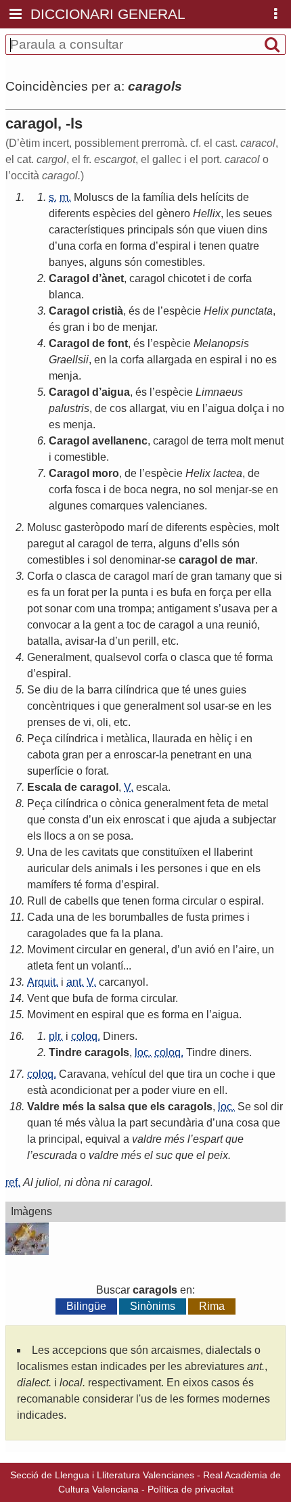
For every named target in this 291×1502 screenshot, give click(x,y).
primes (228, 917)
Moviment (50, 949)
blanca (65, 294)
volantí (107, 966)
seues (257, 213)
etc (169, 641)
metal (255, 803)
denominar (135, 560)
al (70, 543)
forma (133, 246)
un (59, 592)
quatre (244, 246)
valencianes (175, 505)
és (134, 311)
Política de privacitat (190, 1489)
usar (214, 706)
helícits (217, 197)
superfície (50, 771)
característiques (87, 229)
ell (219, 1090)
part (138, 1123)
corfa (90, 246)
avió (205, 949)
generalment (154, 706)
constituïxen (171, 852)
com (84, 608)
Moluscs (94, 197)
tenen (212, 246)
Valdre (43, 1106)
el (206, 852)
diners (234, 1052)
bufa (181, 592)
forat (78, 592)
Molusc (44, 527)
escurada (54, 1155)
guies (233, 690)
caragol (147, 278)
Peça (39, 738)
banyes (66, 262)
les (233, 213)
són (185, 229)
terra (217, 441)
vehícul (129, 1074)
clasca (80, 576)
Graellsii (69, 359)
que (206, 229)
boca (136, 489)
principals (150, 229)
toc (134, 625)
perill (144, 641)
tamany (232, 576)
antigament (183, 608)
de (122, 197)
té (238, 657)
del (146, 213)
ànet (113, 278)
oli (102, 722)
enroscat (143, 819)
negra (164, 489)
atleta (40, 966)
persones (180, 868)
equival (102, 1139)
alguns (105, 262)
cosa (247, 1123)
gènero (173, 213)
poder (155, 1090)
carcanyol (122, 982)
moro (105, 473)
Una (37, 852)
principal (59, 1139)
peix (218, 1155)
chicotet (186, 278)
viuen (231, 229)
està (37, 1090)
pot (34, 608)
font (118, 343)
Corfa (40, 576)
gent (104, 625)
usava (235, 608)
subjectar (254, 819)
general (147, 949)
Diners (119, 1036)
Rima (212, 1306)
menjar (138, 327)
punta (134, 592)
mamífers (49, 884)
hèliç (220, 738)
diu (50, 690)
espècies (114, 213)
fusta (197, 917)
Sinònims (152, 1306)
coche (234, 1074)
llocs (55, 836)
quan (39, 1123)
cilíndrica (136, 690)
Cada (40, 917)
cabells (81, 901)
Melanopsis (221, 343)
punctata (252, 311)
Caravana (82, 1074)
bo (99, 327)
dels (187, 197)
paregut (45, 543)
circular (199, 901)
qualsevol (118, 657)
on (84, 836)
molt (241, 441)
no (256, 359)
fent (65, 966)
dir (277, 1106)
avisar (79, 641)
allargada (169, 359)
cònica (125, 803)
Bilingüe (86, 1306)
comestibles (173, 262)
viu (178, 408)
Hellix (207, 213)
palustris (69, 408)
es (271, 359)
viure (184, 1090)
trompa (135, 608)
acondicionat (81, 1090)
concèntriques (61, 706)
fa (45, 592)
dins (257, 229)
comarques (116, 505)
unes (205, 690)
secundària (177, 1123)
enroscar (135, 754)
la (135, 197)
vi (87, 722)
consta (64, 819)
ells (210, 543)
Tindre (65, 1052)
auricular (48, 868)
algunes (68, 505)
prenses (46, 722)
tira (194, 1074)
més (73, 1106)
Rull (37, 901)
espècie (182, 311)
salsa (111, 1106)
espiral (174, 246)
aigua (116, 392)
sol (205, 489)
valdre (147, 1139)
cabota (43, 754)
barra (99, 690)
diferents (69, 213)
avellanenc (120, 441)
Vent (38, 998)
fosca (88, 489)
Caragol (69, 278)
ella (262, 592)
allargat (147, 408)
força (221, 592)
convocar (49, 625)
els (34, 836)
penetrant (193, 754)
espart (208, 1139)
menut (269, 441)
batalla (43, 641)
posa (119, 836)
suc (164, 1155)
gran (74, 327)
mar (245, 560)
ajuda (207, 819)
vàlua (102, 1123)
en (111, 246)
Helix (216, 311)
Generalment (58, 657)
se (257, 489)
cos (118, 408)
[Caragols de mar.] (27, 1241)
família (159, 197)
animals (114, 868)
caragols (107, 1052)
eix (113, 819)
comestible (80, 457)
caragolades (57, 933)
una (67, 246)
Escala (44, 787)
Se (34, 690)
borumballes (139, 917)
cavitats (100, 852)
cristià (107, 311)
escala (152, 787)
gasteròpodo (94, 527)
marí (137, 527)
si (278, 576)
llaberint (233, 852)
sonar (58, 608)
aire (247, 949)
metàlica (126, 738)
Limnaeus (219, 392)
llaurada (172, 738)
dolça (251, 408)
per (99, 592)
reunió (242, 625)
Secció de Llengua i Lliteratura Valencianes (102, 1475)
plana (146, 933)
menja (64, 376)
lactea (227, 473)
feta (216, 803)
